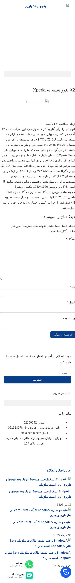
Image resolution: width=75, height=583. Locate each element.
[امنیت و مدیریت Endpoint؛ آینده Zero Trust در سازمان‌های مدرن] (37, 515)
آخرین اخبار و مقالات (58, 470)
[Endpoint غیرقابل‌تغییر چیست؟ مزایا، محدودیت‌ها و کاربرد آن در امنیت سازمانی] (37, 484)
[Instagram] (66, 454)
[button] (37, 74)
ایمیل (71, 302)
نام (72, 287)
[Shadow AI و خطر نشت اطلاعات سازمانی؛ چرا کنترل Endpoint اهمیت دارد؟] (37, 545)
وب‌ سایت (69, 318)
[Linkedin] (57, 454)
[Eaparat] (47, 454)
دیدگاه (70, 239)
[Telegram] (37, 454)
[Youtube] (27, 454)
